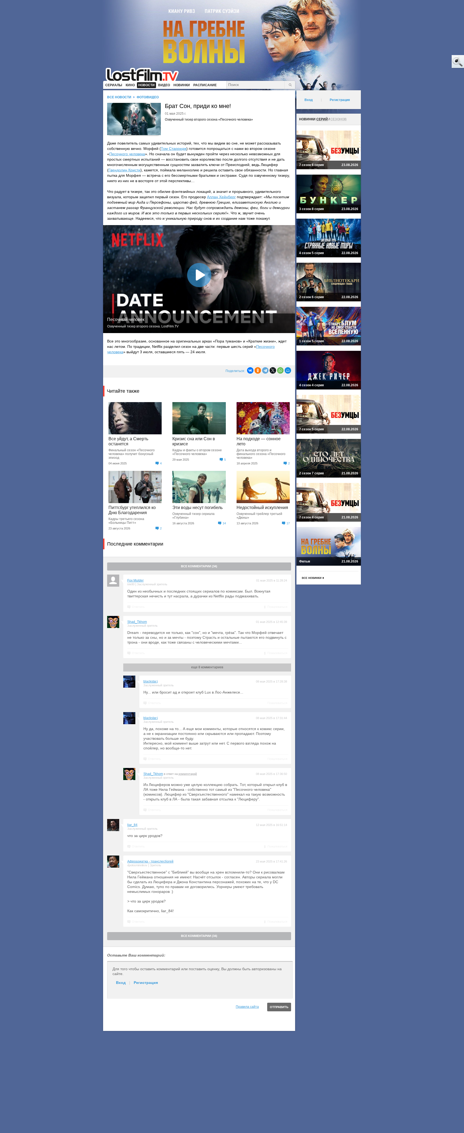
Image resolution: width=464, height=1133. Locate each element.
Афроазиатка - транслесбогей (150, 861)
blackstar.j (150, 681)
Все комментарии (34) (199, 566)
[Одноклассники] (258, 370)
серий (322, 119)
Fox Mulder (135, 580)
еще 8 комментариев (207, 667)
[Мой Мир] (288, 370)
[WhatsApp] (280, 370)
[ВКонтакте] (250, 370)
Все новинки (311, 578)
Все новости (119, 97)
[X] (273, 370)
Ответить (138, 606)
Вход (121, 982)
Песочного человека (127, 154)
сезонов (338, 119)
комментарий (188, 773)
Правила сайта (247, 1007)
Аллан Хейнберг (221, 197)
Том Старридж (173, 148)
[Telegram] (265, 370)
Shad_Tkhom (137, 622)
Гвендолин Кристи (124, 170)
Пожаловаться (277, 606)
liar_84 (132, 825)
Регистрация (146, 982)
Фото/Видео (148, 97)
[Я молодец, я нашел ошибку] (437, 62)
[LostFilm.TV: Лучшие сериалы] (144, 74)
